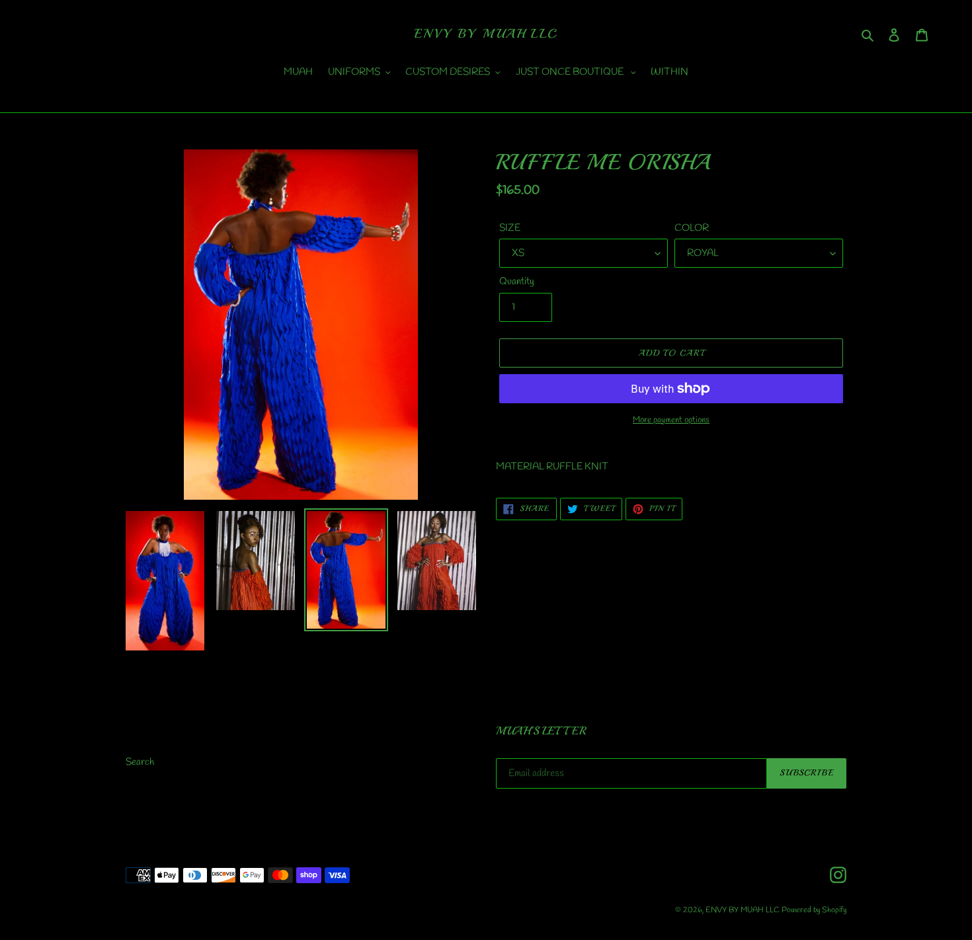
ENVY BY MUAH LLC (486, 34)
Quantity (516, 281)
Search (140, 762)
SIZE (509, 228)
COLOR (691, 228)
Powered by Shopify (814, 910)
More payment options (671, 420)
